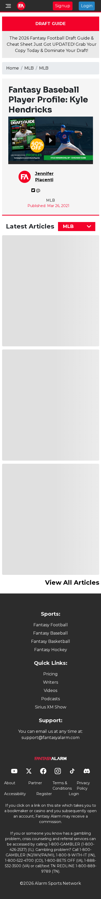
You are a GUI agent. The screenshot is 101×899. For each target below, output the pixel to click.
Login (86, 5)
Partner (35, 783)
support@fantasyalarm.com (50, 737)
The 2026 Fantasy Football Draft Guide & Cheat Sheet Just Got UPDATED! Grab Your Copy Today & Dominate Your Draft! (52, 44)
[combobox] (77, 226)
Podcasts (50, 698)
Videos (50, 690)
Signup (62, 5)
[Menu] (8, 6)
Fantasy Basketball (50, 641)
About (9, 783)
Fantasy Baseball (50, 633)
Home (12, 68)
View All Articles (72, 582)
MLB (29, 68)
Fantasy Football (50, 624)
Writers (50, 682)
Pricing (50, 674)
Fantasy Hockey (50, 649)
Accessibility (15, 793)
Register (44, 793)
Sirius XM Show (50, 707)
